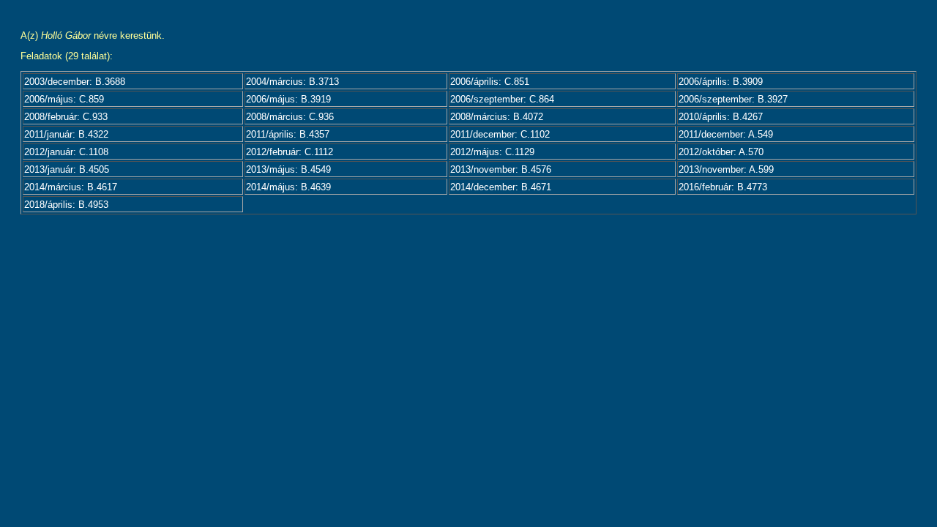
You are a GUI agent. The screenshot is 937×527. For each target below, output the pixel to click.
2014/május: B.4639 (288, 187)
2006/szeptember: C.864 (502, 99)
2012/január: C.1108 (66, 151)
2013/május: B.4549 (288, 169)
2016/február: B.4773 (723, 187)
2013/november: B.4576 (500, 169)
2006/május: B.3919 (288, 99)
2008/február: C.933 (66, 116)
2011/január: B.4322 (66, 134)
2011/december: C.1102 (500, 134)
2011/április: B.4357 (287, 134)
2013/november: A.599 (726, 169)
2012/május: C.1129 (492, 151)
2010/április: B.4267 (721, 116)
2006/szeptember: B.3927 (733, 99)
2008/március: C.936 (290, 116)
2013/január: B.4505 (66, 169)
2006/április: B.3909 (721, 81)
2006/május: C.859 (64, 99)
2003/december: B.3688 (74, 81)
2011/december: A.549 (726, 134)
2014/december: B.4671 (500, 187)
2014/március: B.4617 (70, 187)
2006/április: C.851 (489, 81)
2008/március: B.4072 (496, 116)
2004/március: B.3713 (292, 81)
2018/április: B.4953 (66, 204)
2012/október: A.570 (721, 151)
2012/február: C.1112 (289, 151)
